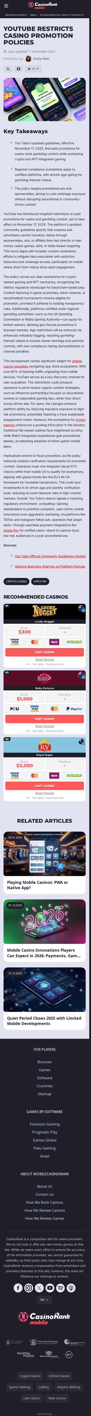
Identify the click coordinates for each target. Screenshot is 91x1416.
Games (45, 1069)
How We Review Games (44, 1218)
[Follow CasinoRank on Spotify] (60, 1288)
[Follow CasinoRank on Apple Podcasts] (71, 1288)
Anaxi (44, 1156)
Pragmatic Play (44, 1132)
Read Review (44, 659)
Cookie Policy (44, 1414)
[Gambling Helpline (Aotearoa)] (26, 1354)
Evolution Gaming (45, 1124)
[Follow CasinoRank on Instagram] (28, 1288)
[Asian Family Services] (50, 1354)
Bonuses (45, 1061)
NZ (42, 1300)
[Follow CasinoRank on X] (39, 1288)
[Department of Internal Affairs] (14, 1342)
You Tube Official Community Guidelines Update (50, 556)
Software (44, 1077)
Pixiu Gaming (45, 1148)
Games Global (44, 1140)
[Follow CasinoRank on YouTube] (50, 1288)
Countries (44, 1085)
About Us (44, 1186)
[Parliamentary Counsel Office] (44, 1342)
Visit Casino (45, 652)
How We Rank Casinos (44, 1202)
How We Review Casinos (45, 1210)
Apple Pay (11, 530)
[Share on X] (8, 68)
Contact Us (45, 1194)
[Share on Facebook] (18, 68)
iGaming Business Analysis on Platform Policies (50, 566)
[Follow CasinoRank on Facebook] (18, 1288)
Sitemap (44, 1093)
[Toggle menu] (6, 5)
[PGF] (74, 1342)
